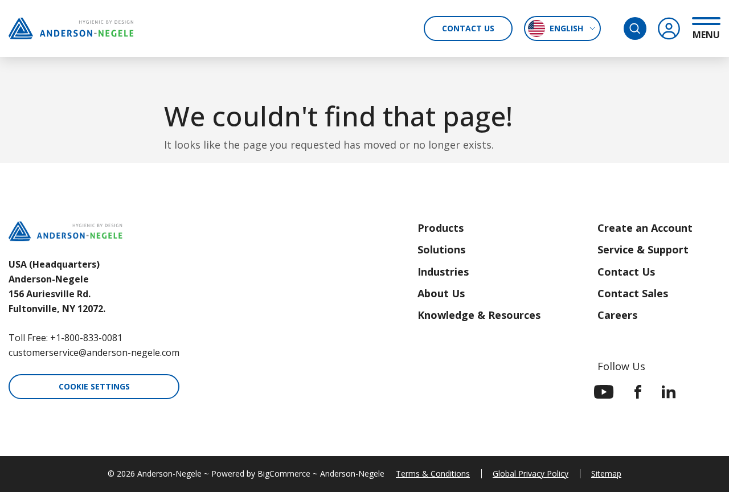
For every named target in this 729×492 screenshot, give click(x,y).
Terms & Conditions (433, 473)
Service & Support (643, 249)
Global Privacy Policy (530, 473)
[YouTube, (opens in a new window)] (604, 392)
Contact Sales (632, 293)
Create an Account (645, 228)
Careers (617, 315)
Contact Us (468, 28)
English (566, 28)
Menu (706, 34)
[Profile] (669, 28)
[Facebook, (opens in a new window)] (638, 392)
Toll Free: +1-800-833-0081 (65, 337)
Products (440, 228)
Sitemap (606, 473)
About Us (441, 293)
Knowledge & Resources (478, 315)
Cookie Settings (94, 386)
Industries (443, 271)
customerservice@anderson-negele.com (94, 352)
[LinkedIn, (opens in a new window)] (668, 392)
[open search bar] (635, 28)
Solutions (441, 249)
